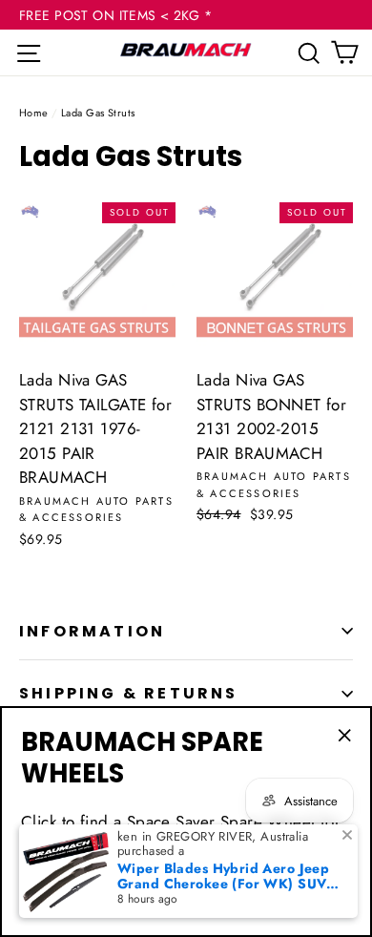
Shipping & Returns (128, 693)
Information (92, 631)
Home (34, 112)
